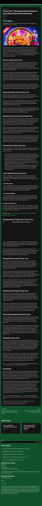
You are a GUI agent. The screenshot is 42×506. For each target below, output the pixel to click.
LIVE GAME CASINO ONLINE (8, 403)
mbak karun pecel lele (29, 487)
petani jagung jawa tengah (16, 490)
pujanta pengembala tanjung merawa (29, 486)
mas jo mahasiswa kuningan (28, 491)
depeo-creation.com (21, 392)
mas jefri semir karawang (6, 486)
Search (2, 440)
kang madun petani (11, 487)
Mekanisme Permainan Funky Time (20, 403)
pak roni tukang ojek (26, 490)
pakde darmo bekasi (35, 490)
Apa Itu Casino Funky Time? (8, 401)
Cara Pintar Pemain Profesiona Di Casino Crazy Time (13, 459)
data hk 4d (3, 466)
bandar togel (4, 483)
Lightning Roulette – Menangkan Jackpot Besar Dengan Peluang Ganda (32, 411)
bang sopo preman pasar (25, 489)
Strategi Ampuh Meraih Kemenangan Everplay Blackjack (29, 427)
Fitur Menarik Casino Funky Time (27, 401)
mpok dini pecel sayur (20, 487)
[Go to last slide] (3, 428)
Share (15, 21)
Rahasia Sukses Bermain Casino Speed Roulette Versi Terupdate (16, 448)
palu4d (2, 480)
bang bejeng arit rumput (17, 486)
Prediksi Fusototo (4, 467)
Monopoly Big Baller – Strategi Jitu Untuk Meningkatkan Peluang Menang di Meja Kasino (9, 411)
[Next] (39, 428)
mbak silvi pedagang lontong (16, 491)
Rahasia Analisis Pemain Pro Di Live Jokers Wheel (13, 451)
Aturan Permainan (17, 401)
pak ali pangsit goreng (5, 491)
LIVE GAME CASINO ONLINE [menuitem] (13, 53)
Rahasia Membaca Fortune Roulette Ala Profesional (13, 454)
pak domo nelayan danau (12, 493)
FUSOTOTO (3, 464)
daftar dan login (10, 471)
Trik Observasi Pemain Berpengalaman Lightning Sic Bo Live (15, 457)
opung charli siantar (7, 490)
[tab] (20, 434)
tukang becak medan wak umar (13, 489)
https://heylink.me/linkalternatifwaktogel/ (9, 468)
